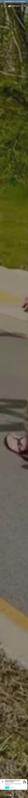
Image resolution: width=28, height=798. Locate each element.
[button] (5, 6)
